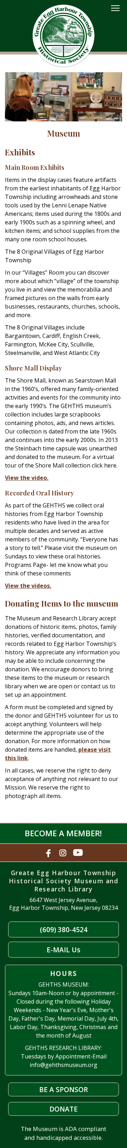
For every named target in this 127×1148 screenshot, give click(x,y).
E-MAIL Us (63, 949)
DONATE (63, 1109)
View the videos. (28, 586)
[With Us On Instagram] (63, 857)
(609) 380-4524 (63, 929)
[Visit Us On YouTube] (78, 857)
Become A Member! (63, 833)
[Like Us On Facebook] (49, 857)
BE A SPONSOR (63, 1089)
